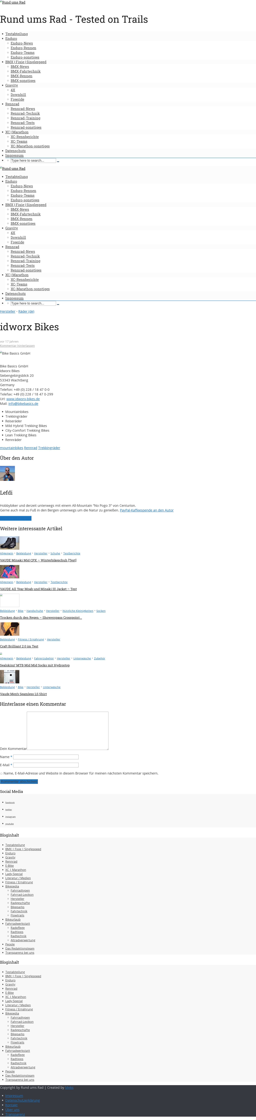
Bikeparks (17, 907)
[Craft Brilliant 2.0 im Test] (9, 634)
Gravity (11, 85)
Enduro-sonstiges (25, 57)
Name (6, 756)
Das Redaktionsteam (19, 948)
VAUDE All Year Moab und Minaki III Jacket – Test (38, 589)
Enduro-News (22, 43)
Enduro (11, 38)
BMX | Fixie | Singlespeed (25, 62)
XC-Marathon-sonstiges (30, 146)
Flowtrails (17, 915)
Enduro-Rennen (23, 48)
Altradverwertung (23, 940)
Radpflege (18, 928)
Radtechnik (18, 936)
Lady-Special (14, 874)
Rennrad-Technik (25, 113)
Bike (20, 611)
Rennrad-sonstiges (26, 127)
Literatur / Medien (18, 878)
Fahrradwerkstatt (17, 923)
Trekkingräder (49, 447)
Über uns (12, 1109)
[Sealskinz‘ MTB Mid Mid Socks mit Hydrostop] (1, 653)
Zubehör (99, 658)
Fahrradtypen (20, 890)
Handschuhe (35, 611)
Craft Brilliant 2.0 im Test (19, 646)
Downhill (18, 94)
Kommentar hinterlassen (17, 345)
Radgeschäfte (20, 903)
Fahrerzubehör (44, 658)
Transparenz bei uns (19, 952)
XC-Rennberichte (25, 136)
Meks (69, 1087)
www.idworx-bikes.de (23, 399)
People (10, 944)
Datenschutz (15, 150)
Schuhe (55, 553)
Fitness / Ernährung (31, 639)
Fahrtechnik (19, 911)
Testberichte (71, 553)
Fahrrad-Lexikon (22, 894)
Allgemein (6, 553)
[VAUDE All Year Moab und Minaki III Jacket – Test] (9, 577)
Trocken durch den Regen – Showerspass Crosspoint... (41, 617)
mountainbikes (11, 447)
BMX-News (20, 66)
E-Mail (6, 765)
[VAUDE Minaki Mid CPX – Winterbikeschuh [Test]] (9, 548)
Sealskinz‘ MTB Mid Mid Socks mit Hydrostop (35, 665)
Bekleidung (23, 553)
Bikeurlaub (13, 919)
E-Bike (9, 865)
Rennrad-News (23, 108)
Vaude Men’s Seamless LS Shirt (23, 694)
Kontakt (11, 1105)
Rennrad (12, 104)
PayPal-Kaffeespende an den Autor (147, 510)
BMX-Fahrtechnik (26, 71)
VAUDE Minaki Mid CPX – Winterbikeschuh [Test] (38, 560)
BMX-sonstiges (23, 80)
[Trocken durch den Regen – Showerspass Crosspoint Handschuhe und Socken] (9, 605)
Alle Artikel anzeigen (15, 518)
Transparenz (15, 1114)
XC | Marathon (17, 132)
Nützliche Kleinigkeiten (78, 611)
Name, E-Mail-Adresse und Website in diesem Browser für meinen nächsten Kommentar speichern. (81, 773)
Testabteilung (16, 34)
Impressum (14, 155)
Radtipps (17, 932)
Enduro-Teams (23, 52)
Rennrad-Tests (23, 122)
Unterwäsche (82, 658)
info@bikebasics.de (23, 403)
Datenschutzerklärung (22, 1100)
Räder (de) (26, 311)
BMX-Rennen (21, 76)
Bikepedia (12, 886)
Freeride (17, 99)
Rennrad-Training (25, 118)
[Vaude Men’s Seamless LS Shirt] (9, 682)
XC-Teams (19, 141)
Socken (101, 611)
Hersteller (7, 311)
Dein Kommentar (13, 748)
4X (13, 90)
